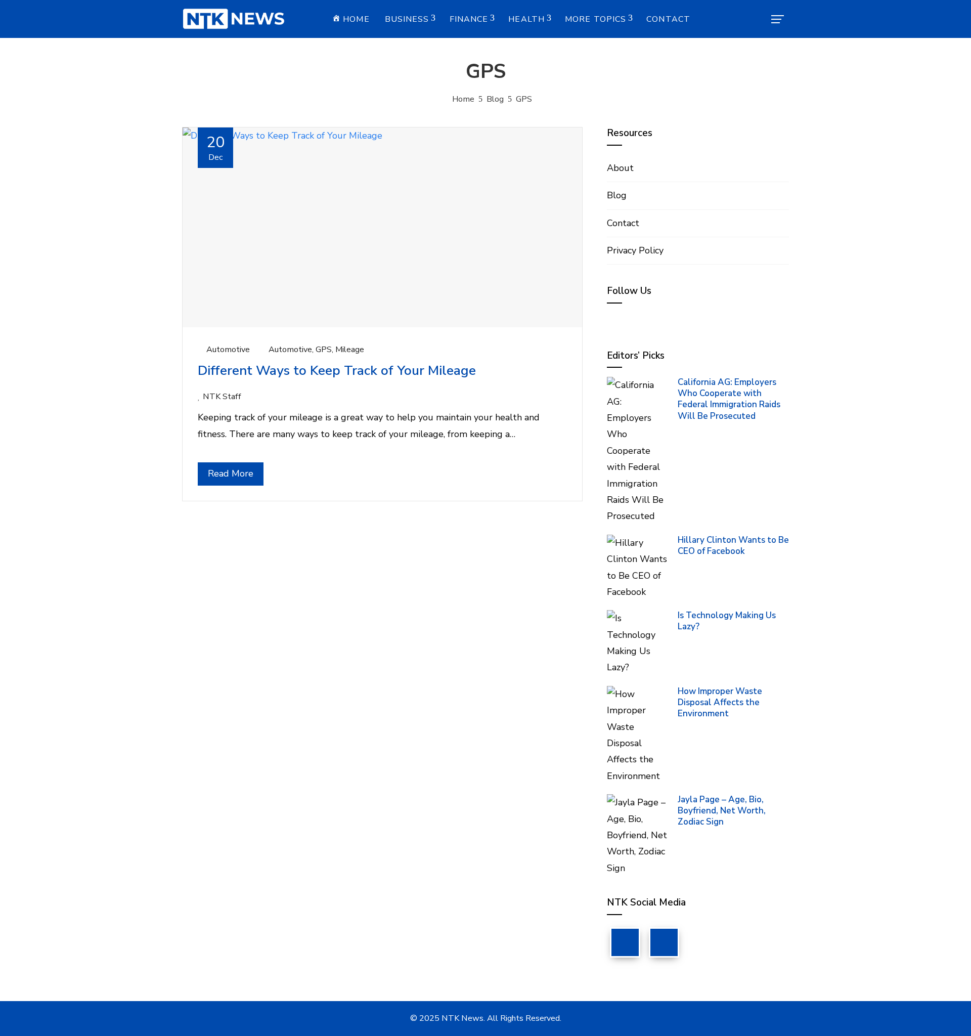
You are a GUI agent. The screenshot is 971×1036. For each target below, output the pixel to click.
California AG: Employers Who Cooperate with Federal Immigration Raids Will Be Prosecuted (729, 398)
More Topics (595, 19)
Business (407, 19)
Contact (668, 19)
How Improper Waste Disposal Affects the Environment (720, 702)
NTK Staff (222, 396)
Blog (617, 195)
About (620, 168)
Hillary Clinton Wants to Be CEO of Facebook (733, 545)
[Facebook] (625, 942)
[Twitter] (664, 942)
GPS (324, 349)
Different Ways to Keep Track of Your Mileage (337, 370)
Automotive (228, 349)
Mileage (349, 349)
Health (526, 19)
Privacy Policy (635, 250)
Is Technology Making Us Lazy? (727, 621)
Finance (469, 19)
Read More (230, 473)
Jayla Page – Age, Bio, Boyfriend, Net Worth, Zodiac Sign (722, 811)
